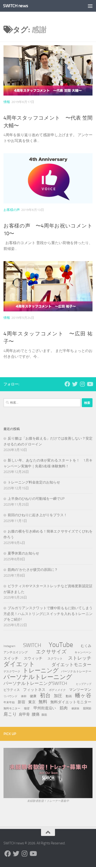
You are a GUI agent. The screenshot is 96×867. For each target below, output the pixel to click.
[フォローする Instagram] (82, 384)
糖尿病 (75, 708)
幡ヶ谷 (83, 695)
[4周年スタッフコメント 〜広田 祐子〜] (48, 286)
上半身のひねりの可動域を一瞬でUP (36, 499)
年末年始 (9, 702)
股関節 (87, 708)
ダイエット (19, 664)
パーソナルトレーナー (76, 671)
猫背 (27, 708)
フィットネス (34, 689)
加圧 (58, 695)
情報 (6, 102)
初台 (45, 695)
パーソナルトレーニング (37, 677)
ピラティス (11, 690)
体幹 (24, 696)
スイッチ (10, 658)
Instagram (9, 646)
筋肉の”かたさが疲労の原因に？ (33, 570)
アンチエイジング (15, 652)
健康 (33, 696)
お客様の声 (11, 210)
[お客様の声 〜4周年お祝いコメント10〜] (48, 178)
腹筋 (44, 714)
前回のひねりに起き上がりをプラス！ (37, 515)
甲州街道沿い (45, 708)
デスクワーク (11, 671)
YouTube (61, 645)
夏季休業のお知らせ (23, 553)
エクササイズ (51, 651)
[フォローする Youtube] (90, 384)
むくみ (86, 646)
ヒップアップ (83, 684)
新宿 (21, 702)
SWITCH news (15, 5)
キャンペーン (83, 652)
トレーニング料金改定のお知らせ (34, 482)
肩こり (10, 714)
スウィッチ (33, 658)
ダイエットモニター (71, 664)
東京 (32, 702)
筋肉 (64, 708)
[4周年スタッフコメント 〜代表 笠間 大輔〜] (48, 70)
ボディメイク (57, 690)
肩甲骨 (24, 714)
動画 (69, 696)
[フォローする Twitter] (75, 384)
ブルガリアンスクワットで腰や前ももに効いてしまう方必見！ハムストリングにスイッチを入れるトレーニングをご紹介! (48, 614)
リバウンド (10, 696)
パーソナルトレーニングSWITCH (35, 683)
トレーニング (41, 670)
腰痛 (36, 714)
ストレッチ (79, 658)
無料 (42, 701)
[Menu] (90, 6)
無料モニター (11, 708)
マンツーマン (80, 689)
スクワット (55, 658)
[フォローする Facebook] (67, 384)
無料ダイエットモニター (70, 702)
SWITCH (32, 645)
